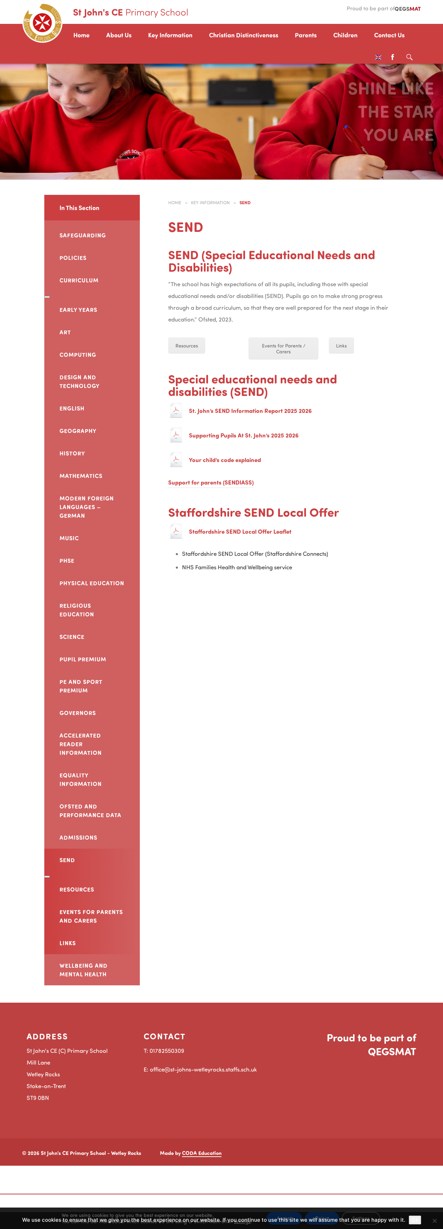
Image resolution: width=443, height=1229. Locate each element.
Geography (78, 430)
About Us (119, 35)
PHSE (67, 560)
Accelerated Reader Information (81, 743)
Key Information (170, 35)
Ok (415, 1220)
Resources (77, 889)
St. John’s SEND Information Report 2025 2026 (250, 410)
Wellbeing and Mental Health (84, 969)
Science (72, 636)
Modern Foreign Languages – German (87, 506)
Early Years (78, 309)
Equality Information (81, 779)
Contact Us (389, 35)
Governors (78, 712)
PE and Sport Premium (81, 686)
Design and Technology (80, 381)
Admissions (78, 837)
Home (81, 35)
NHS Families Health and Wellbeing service (237, 567)
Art (65, 332)
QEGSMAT (392, 1051)
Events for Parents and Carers (91, 916)
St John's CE (130, 12)
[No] (434, 1220)
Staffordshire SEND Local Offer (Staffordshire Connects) (255, 553)
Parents (306, 35)
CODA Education (202, 1152)
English (72, 408)
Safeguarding (83, 235)
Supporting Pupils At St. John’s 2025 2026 (244, 435)
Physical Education (92, 583)
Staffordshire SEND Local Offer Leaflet (240, 531)
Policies (73, 257)
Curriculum (79, 280)
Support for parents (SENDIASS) (211, 482)
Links (68, 943)
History (72, 453)
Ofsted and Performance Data (90, 810)
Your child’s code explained (225, 459)
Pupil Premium (83, 659)
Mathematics (81, 475)
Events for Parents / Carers (283, 348)
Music (69, 538)
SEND (67, 860)
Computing (78, 354)
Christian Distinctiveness (243, 35)
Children (345, 35)
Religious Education (77, 610)
